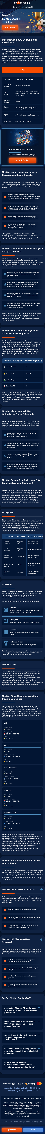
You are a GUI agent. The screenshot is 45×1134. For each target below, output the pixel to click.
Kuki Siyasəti (27, 1091)
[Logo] (22, 2)
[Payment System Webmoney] (9, 1084)
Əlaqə (36, 1091)
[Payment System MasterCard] (39, 1084)
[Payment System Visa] (20, 1084)
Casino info (16, 7)
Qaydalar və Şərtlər (21, 1088)
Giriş (22, 70)
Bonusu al (10, 28)
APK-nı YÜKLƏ (22, 160)
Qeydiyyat (12, 1130)
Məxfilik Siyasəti (36, 1088)
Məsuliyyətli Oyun (13, 1091)
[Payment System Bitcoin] (30, 1084)
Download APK (28, 7)
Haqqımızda (7, 1088)
